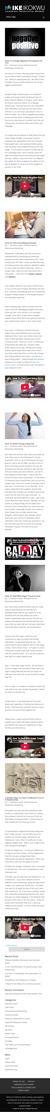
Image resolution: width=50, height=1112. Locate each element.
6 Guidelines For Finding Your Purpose (20, 980)
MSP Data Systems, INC (32, 994)
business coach (16, 65)
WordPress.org (11, 1069)
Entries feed (10, 1062)
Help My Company (12, 994)
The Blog (8, 1041)
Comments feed (11, 1066)
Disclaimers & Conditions (24, 1087)
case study (9, 1007)
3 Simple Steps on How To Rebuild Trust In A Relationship (24, 798)
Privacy (31, 1081)
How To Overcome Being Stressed (20, 243)
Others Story (10, 1033)
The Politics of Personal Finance (18, 1045)
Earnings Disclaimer (23, 1084)
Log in (7, 1058)
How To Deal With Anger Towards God (22, 596)
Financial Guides (11, 1015)
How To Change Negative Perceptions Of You (23, 61)
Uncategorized (11, 1048)
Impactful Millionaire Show (16, 1022)
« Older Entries (11, 945)
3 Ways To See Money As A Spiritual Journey (23, 984)
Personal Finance (12, 1037)
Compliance (23, 1090)
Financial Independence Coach (17, 1018)
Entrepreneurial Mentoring (16, 1011)
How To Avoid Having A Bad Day (19, 443)
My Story (8, 1030)
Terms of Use (19, 1081)
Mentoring (18, 68)
